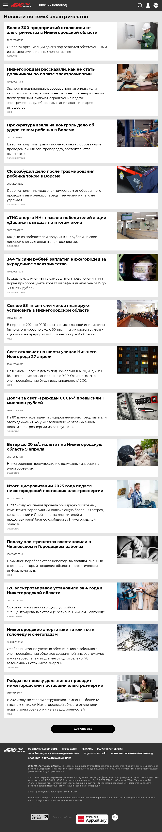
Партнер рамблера (62, 817)
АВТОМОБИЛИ (14, 617)
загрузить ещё (83, 729)
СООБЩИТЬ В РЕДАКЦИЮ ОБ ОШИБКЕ (49, 758)
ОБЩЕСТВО (13, 246)
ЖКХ (9, 112)
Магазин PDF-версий (109, 749)
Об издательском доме (42, 749)
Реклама (87, 749)
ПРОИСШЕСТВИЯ (16, 158)
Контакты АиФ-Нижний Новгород (132, 753)
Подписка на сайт (95, 753)
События (12, 56)
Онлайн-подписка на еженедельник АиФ (53, 753)
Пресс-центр (69, 749)
